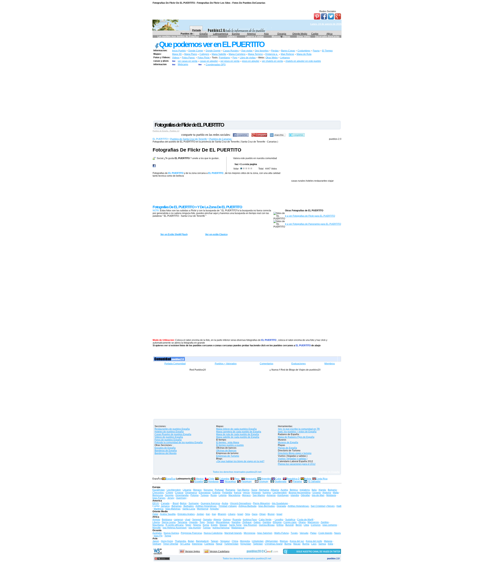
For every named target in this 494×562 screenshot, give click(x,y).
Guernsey (181, 498)
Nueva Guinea (171, 533)
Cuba (278, 478)
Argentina (266, 478)
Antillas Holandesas (206, 506)
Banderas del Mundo (166, 453)
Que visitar (247, 50)
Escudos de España (165, 448)
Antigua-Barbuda (247, 506)
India (330, 544)
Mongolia (245, 541)
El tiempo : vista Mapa (227, 442)
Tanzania (182, 522)
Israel (240, 514)
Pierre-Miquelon (261, 503)
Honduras (213, 481)
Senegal (196, 519)
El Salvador (314, 481)
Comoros (316, 525)
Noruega (208, 490)
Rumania (230, 490)
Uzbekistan (258, 541)
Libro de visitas (248, 57)
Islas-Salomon (264, 533)
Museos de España (288, 442)
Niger (188, 525)
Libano (231, 514)
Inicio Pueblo (179, 50)
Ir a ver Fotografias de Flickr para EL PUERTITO (310, 216)
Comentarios (266, 363)
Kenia (206, 525)
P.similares (224, 57)
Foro (235, 57)
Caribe (314, 33)
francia (237, 492)
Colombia (224, 478)
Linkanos (285, 57)
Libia (306, 525)
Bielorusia (157, 495)
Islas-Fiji (158, 535)
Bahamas (177, 506)
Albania (275, 490)
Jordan (200, 514)
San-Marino (259, 495)
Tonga (167, 535)
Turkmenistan (231, 544)
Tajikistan (258, 544)
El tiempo (213, 36)
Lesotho (279, 519)
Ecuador (198, 481)
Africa (329, 33)
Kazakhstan (158, 490)
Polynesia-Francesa (191, 533)
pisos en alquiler (250, 61)
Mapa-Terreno (255, 54)
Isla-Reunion (250, 525)
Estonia (216, 492)
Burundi (289, 525)
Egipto (214, 525)
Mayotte (156, 527)
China (235, 541)
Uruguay (263, 481)
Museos (276, 36)
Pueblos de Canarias (220, 139)
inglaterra (305, 490)
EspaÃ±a (170, 478)
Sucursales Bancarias (327, 36)
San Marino (243, 490)
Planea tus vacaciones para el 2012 (297, 464)
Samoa (322, 544)
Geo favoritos (262, 50)
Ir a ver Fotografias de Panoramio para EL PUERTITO (313, 224)
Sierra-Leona (169, 522)
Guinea (227, 519)
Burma (287, 544)
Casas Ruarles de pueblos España (173, 434)
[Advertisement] (247, 93)
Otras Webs (272, 57)
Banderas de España (166, 450)
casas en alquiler (209, 61)
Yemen (210, 522)
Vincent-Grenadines (240, 503)
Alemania (264, 490)
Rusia (214, 495)
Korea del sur (297, 541)
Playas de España (287, 448)
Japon (155, 541)
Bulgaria (332, 490)
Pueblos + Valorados (226, 363)
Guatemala (280, 481)
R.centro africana (175, 525)
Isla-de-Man (318, 495)
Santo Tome (235, 525)
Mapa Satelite (219, 54)
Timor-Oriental (170, 544)
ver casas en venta (187, 61)
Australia (157, 533)
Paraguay (246, 481)
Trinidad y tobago (227, 506)
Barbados (189, 506)
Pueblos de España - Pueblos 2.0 (166, 131)
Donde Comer (195, 50)
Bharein (222, 514)
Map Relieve (287, 54)
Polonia (194, 495)
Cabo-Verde (265, 519)
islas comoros (329, 525)
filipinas (284, 541)
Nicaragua (230, 481)
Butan (191, 541)
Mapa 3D (177, 54)
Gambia (267, 522)
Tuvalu (294, 533)
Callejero (232, 36)
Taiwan (214, 541)
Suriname (194, 503)
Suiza (254, 490)
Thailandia (181, 541)
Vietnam (156, 544)
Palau (313, 533)
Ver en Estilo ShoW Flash (174, 234)
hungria (267, 492)
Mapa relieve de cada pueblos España (236, 429)
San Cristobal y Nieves (323, 506)
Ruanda (237, 519)
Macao (296, 544)
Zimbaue (247, 522)
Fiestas (275, 50)
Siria (247, 514)
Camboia (209, 544)
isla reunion (195, 527)
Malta (336, 492)
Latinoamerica (220, 33)
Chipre (169, 492)
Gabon (257, 522)
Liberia (156, 522)
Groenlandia (182, 495)
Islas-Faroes (158, 498)
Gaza (254, 514)
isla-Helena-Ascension (175, 527)
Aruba (225, 503)
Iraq (214, 514)
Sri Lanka (185, 544)
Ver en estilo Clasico (216, 234)
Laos (313, 544)
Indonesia (197, 544)
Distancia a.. (271, 54)
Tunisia (207, 527)
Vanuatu (304, 533)
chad (187, 519)
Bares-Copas (288, 50)
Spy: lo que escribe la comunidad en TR (299, 429)
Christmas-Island (274, 544)
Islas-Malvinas (172, 508)
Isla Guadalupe (280, 503)
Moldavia (331, 495)
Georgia (169, 495)
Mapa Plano (190, 54)
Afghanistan (271, 541)
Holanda (256, 492)
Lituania (187, 490)
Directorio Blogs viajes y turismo (294, 453)
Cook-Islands (325, 533)
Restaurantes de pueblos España (172, 429)
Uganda (193, 522)
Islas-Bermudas (266, 506)
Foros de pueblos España (168, 439)
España (204, 33)
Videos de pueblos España (169, 437)
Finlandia (227, 492)
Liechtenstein (174, 490)
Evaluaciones (298, 363)
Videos (175, 57)
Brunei (271, 514)
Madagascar (237, 527)
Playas (286, 36)
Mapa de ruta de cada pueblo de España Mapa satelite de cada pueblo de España (237, 435)
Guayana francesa (210, 503)
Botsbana (167, 519)
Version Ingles (192, 551)
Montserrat (202, 508)
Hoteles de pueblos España (169, 431)
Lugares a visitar (254, 36)
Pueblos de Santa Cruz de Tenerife (188, 139)
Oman (262, 514)
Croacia (179, 492)
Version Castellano (219, 551)
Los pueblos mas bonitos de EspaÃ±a (178, 36)
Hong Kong (167, 541)
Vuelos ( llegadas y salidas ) (292, 458)
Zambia (325, 522)
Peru (236, 478)
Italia (314, 490)
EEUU (155, 503)
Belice (183, 503)
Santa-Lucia (188, 508)
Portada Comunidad (175, 363)
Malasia (328, 541)
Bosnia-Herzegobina (299, 492)
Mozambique (223, 522)
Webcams (183, 64)
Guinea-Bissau (267, 525)
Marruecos (313, 522)
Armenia (271, 495)
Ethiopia (277, 522)
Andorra (326, 492)
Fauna (316, 50)
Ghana (302, 522)
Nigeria (197, 525)
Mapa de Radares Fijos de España (296, 437)
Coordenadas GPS (216, 64)
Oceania (281, 33)
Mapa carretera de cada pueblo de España (238, 431)
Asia (266, 33)
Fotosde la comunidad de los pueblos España (179, 442)
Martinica (158, 508)
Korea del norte (314, 541)
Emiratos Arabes (186, 514)
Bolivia (307, 478)
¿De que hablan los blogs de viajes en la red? (240, 461)
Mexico (200, 478)
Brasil (176, 503)
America (251, 33)
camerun (178, 519)
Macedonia (234, 495)
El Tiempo (327, 50)
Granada (281, 506)
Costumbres (304, 50)
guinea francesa (220, 527)
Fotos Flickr (204, 57)
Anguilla (214, 508)
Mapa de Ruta (304, 54)
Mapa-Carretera (237, 54)
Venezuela (250, 478)
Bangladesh (202, 541)
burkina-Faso (250, 519)
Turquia (204, 495)
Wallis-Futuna (281, 533)
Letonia (223, 495)
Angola (156, 519)
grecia (246, 492)
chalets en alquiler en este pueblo (303, 61)
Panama (297, 481)
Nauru (337, 533)
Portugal (219, 490)
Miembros (329, 363)
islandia (295, 495)
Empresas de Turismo (227, 456)
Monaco (197, 490)
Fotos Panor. (188, 57)
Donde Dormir (213, 50)
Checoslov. (158, 492)
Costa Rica (321, 478)
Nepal (219, 544)
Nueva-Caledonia (213, 533)
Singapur (225, 541)
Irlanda (322, 490)
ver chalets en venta (272, 61)
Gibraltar (305, 495)
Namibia (236, 522)
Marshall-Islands (233, 533)
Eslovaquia (205, 492)
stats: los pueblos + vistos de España (297, 431)
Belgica (294, 490)
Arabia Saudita (168, 514)
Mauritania (158, 525)
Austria (284, 490)
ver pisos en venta (229, 61)
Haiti (339, 506)
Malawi (223, 525)
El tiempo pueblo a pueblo (230, 445)
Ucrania (316, 492)
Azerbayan (283, 495)
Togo (202, 522)
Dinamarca (191, 492)
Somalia (207, 519)
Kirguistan (245, 544)
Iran (208, 514)
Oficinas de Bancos (226, 450)
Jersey (170, 498)
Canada (165, 503)
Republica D (293, 478)
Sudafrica (290, 519)
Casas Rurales (231, 50)
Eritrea (280, 525)
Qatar (155, 514)
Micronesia (249, 533)
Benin (299, 525)
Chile (211, 478)
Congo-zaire (290, 522)
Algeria (217, 519)
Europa (236, 33)
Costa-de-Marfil (305, 519)
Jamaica (165, 506)
